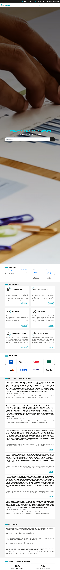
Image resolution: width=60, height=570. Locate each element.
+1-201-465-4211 (40, 1)
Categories (39, 5)
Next (54, 274)
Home (20, 5)
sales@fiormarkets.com (54, 1)
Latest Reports (47, 5)
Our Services (32, 5)
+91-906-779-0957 (27, 1)
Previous (5, 274)
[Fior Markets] (6, 5)
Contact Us (55, 5)
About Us (26, 5)
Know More (24, 303)
